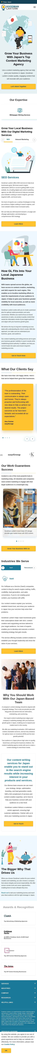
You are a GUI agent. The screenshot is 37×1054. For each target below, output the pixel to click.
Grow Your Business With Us (18, 549)
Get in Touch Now (18, 356)
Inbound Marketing (22, 139)
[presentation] (27, 439)
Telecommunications (30, 567)
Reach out (4, 893)
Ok (6, 1050)
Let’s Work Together (18, 86)
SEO (8, 139)
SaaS (11, 567)
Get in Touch (18, 824)
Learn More (18, 224)
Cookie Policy (9, 1044)
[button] (5, 437)
